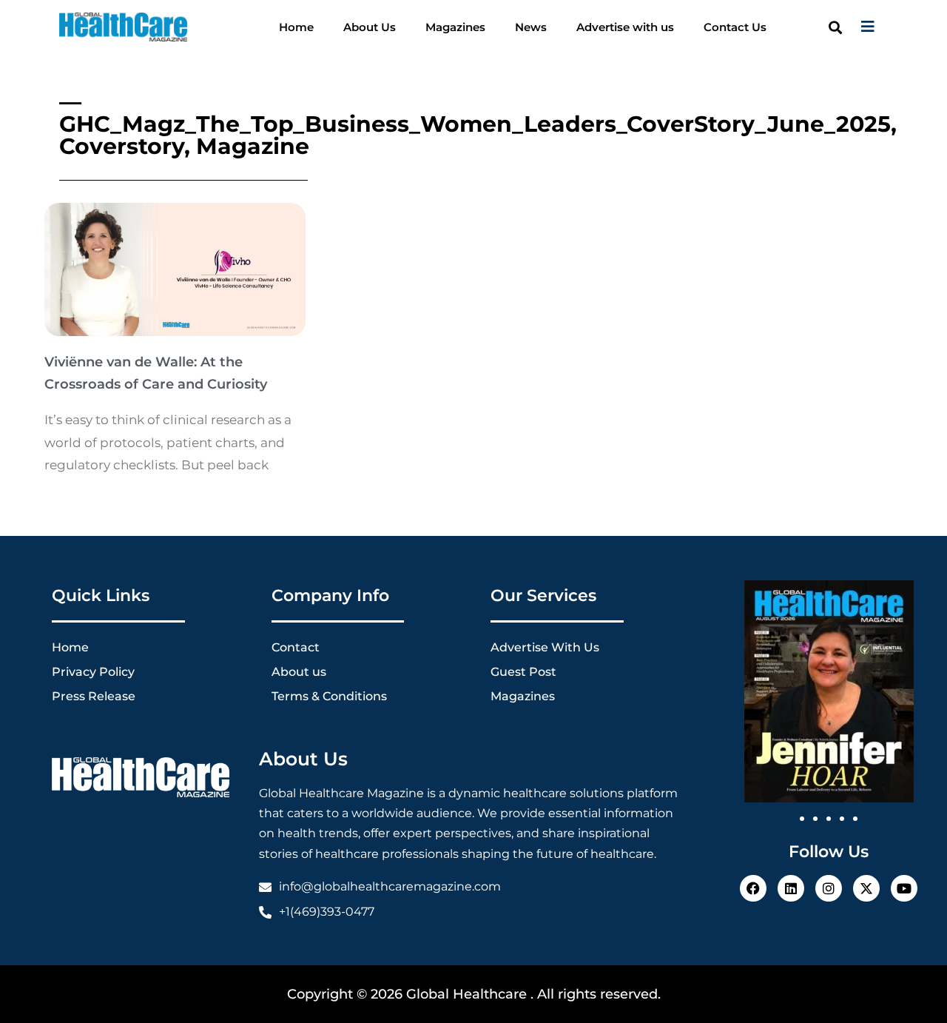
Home (296, 27)
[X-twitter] (866, 888)
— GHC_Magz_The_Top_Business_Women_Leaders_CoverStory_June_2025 (475, 113)
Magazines (455, 27)
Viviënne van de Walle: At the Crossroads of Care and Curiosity (155, 373)
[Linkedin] (791, 888)
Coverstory (121, 146)
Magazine (252, 146)
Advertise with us (625, 27)
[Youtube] (904, 888)
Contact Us (735, 27)
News (531, 27)
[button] (835, 27)
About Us (369, 27)
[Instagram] (828, 888)
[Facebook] (753, 888)
